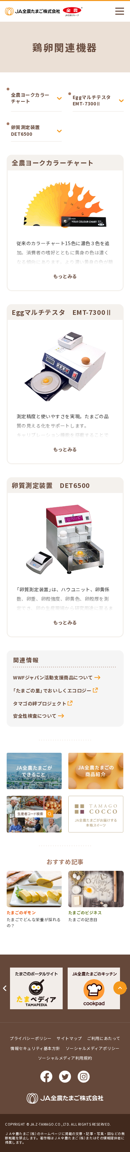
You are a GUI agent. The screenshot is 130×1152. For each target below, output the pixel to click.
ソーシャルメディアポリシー (93, 1048)
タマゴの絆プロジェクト (39, 703)
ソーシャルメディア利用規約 (65, 1058)
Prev (5, 988)
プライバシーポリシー (31, 1038)
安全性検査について (35, 715)
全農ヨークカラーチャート (30, 98)
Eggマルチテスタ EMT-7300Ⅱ (94, 100)
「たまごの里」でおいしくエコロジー (52, 690)
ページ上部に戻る (120, 988)
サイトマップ (69, 1038)
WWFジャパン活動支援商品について (53, 677)
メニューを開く (119, 11)
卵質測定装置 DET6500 (28, 130)
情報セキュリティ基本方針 (35, 1048)
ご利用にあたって (103, 1038)
